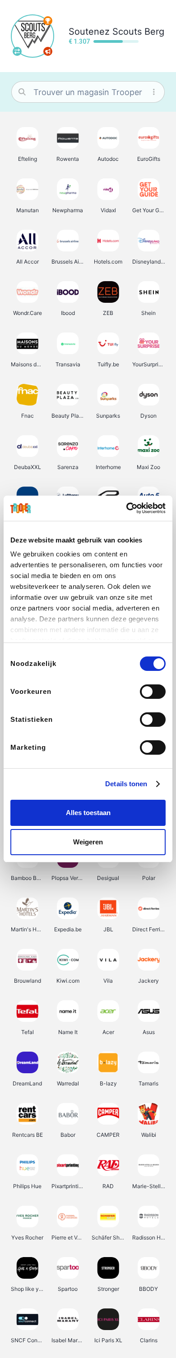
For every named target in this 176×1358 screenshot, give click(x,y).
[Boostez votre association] (47, 51)
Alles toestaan (88, 812)
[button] (27, 144)
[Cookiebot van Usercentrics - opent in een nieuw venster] (127, 508)
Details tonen (126, 784)
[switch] (153, 691)
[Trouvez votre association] (17, 51)
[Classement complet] (47, 20)
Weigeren (88, 842)
